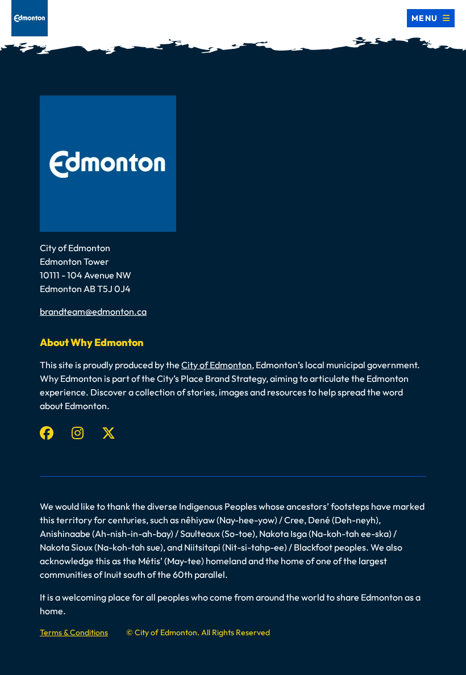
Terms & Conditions (74, 632)
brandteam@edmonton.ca (93, 311)
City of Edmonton (216, 364)
